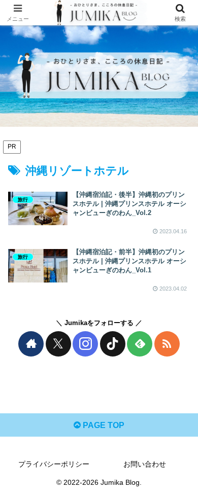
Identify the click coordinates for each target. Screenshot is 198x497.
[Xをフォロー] (58, 344)
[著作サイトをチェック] (31, 344)
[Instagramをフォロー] (85, 344)
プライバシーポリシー (53, 464)
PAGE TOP (102, 425)
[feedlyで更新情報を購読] (139, 344)
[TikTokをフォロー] (112, 344)
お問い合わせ (144, 464)
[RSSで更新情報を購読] (167, 344)
